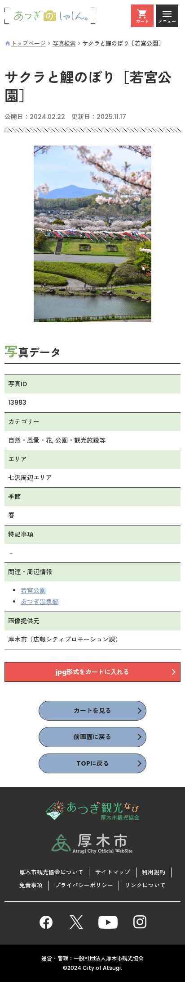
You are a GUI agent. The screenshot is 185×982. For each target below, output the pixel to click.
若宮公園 (33, 590)
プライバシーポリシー (84, 885)
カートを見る (92, 710)
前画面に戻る (92, 736)
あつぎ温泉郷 (39, 601)
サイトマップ (112, 872)
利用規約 (153, 872)
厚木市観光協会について (51, 872)
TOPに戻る (92, 763)
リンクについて (145, 885)
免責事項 (31, 885)
